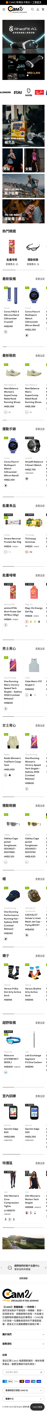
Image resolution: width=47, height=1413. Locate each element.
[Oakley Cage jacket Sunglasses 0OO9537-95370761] (34, 822)
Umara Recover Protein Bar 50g (12, 540)
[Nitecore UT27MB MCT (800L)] (13, 1039)
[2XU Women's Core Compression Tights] (13, 1180)
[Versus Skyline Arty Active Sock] (34, 972)
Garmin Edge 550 (32, 1130)
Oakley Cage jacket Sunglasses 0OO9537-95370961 (11, 845)
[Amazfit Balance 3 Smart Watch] (34, 446)
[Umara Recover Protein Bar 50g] (13, 523)
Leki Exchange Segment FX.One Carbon (33, 1059)
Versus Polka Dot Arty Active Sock (12, 992)
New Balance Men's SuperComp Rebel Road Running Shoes (33, 395)
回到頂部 (23, 1278)
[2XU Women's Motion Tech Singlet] (34, 1180)
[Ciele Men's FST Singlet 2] (34, 665)
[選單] (4, 9)
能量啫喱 (12, 259)
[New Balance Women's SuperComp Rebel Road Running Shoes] (13, 372)
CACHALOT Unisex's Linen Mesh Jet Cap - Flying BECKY (33, 920)
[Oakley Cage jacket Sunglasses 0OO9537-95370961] (13, 822)
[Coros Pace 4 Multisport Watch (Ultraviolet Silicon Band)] (34, 296)
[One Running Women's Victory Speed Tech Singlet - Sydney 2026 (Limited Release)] (34, 742)
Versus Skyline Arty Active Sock (33, 992)
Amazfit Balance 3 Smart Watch (34, 463)
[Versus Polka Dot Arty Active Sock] (13, 972)
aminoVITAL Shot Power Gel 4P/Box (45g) (12, 611)
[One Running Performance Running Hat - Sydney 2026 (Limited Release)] (13, 896)
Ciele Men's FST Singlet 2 (33, 683)
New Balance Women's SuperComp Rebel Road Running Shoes (12, 395)
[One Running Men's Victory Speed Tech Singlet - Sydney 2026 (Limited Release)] (13, 665)
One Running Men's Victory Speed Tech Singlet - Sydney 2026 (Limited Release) (13, 690)
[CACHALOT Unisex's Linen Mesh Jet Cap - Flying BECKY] (34, 896)
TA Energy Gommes (30, 540)
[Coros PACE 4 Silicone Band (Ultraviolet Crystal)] (13, 296)
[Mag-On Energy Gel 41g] (34, 592)
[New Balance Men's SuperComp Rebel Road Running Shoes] (34, 372)
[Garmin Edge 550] (34, 1113)
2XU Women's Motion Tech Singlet (32, 1199)
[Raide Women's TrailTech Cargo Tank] (13, 742)
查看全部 (40, 278)
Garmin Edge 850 (11, 1130)
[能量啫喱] (12, 247)
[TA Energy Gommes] (34, 523)
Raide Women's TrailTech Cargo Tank (12, 762)
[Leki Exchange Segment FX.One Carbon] (34, 1039)
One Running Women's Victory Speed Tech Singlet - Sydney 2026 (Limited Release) (33, 768)
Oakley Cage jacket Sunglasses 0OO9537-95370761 (32, 845)
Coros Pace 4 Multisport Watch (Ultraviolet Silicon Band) (32, 318)
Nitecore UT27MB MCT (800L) (11, 1059)
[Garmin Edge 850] (13, 1113)
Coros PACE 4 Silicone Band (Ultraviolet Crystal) (11, 316)
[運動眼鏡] (33, 247)
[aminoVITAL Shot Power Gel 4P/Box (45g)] (13, 592)
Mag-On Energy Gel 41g (34, 610)
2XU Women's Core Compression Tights (11, 1201)
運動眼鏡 (33, 259)
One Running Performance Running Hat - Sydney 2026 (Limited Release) (11, 920)
